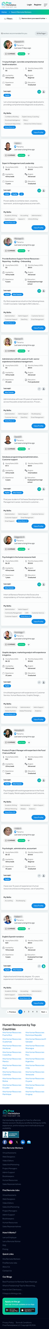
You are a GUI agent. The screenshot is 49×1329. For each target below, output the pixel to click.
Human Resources (10, 1180)
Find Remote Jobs (11, 1190)
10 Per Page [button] (41, 33)
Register (37, 4)
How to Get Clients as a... (13, 1289)
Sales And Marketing (11, 1164)
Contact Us (7, 1270)
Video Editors (8, 1160)
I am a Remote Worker (12, 1241)
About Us (6, 1267)
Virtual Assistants (9, 1153)
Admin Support (9, 1172)
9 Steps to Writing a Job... (13, 1293)
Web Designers (9, 1156)
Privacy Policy (8, 1322)
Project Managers (10, 1168)
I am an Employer (10, 1237)
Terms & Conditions (24, 1322)
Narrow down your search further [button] (33, 18)
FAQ (4, 1245)
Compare (11, 54)
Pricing (5, 1249)
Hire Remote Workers (13, 1147)
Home (4, 12)
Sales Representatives (12, 1184)
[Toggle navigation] (45, 4)
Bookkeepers (8, 1176)
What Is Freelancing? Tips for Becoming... (19, 1285)
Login (29, 4)
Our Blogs (7, 1276)
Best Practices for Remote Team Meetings (20, 1281)
